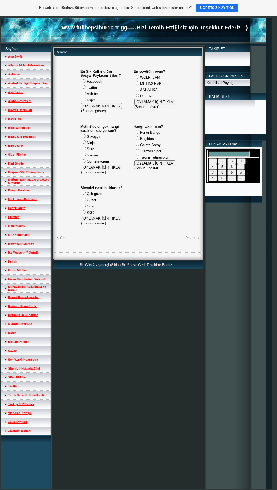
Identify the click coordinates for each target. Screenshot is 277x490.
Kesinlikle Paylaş (219, 83)
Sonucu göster (93, 111)
